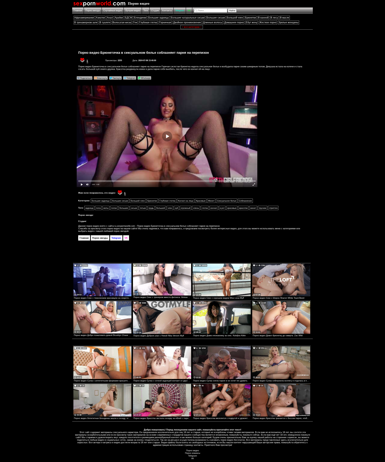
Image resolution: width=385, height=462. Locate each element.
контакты (198, 445)
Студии (155, 10)
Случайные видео (112, 10)
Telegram (179, 10)
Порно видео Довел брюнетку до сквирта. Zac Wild (278, 335)
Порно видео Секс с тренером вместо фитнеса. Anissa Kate (162, 297)
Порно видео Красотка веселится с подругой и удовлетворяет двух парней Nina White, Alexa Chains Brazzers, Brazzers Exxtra (222, 418)
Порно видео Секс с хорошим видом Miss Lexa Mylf (218, 298)
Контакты (167, 10)
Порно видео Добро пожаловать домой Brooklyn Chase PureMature (102, 335)
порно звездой (121, 231)
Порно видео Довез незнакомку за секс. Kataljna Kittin (219, 335)
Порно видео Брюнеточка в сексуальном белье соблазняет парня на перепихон (143, 53)
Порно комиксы (192, 453)
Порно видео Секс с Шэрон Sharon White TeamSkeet (278, 298)
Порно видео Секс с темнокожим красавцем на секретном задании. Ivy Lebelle (102, 298)
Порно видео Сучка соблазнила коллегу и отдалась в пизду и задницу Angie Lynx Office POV (281, 380)
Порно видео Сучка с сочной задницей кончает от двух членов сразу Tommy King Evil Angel (162, 380)
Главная (78, 10)
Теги (145, 10)
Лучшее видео (132, 10)
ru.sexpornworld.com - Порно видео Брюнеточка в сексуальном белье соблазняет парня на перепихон (167, 226)
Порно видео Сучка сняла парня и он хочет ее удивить (220, 380)
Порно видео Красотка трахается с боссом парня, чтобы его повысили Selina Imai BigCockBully (281, 418)
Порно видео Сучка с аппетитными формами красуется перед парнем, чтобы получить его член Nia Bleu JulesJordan (102, 380)
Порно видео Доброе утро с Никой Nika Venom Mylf (158, 335)
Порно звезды (92, 10)
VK (189, 10)
